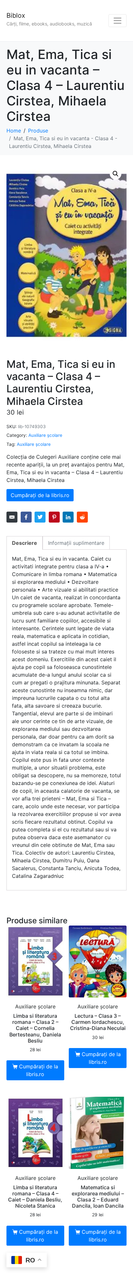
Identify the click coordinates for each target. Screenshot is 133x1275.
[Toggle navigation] (117, 20)
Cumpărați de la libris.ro (40, 495)
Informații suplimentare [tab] (76, 543)
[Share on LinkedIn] (68, 517)
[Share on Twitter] (40, 517)
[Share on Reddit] (82, 517)
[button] (115, 174)
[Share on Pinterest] (54, 517)
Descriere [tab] (24, 543)
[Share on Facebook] (26, 517)
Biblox (15, 15)
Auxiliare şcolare (45, 435)
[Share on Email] (11, 517)
